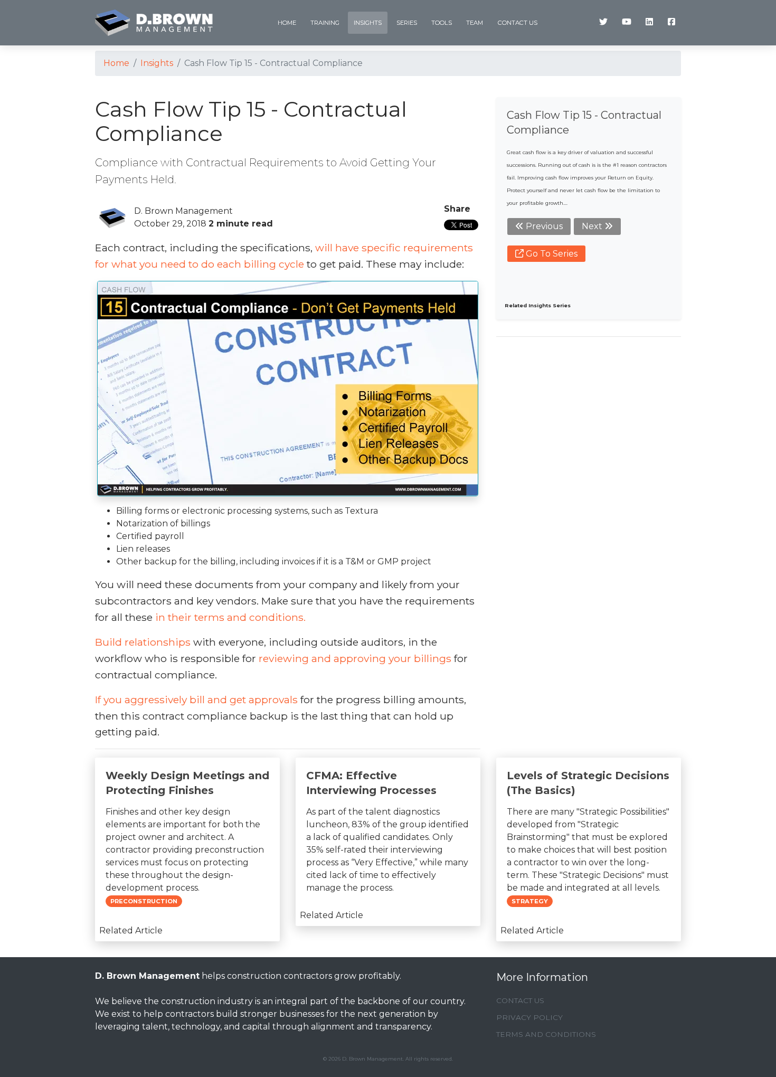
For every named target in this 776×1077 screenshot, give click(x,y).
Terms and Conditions (546, 1034)
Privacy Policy (529, 1017)
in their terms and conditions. (230, 617)
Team (474, 22)
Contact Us (517, 22)
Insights (368, 22)
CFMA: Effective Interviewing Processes (371, 783)
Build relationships (143, 642)
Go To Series (551, 254)
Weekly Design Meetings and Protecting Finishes (187, 783)
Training (324, 22)
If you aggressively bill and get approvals (196, 699)
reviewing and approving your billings (355, 658)
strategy (530, 901)
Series (406, 22)
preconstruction (143, 901)
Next (593, 226)
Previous (543, 226)
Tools (441, 22)
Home (287, 22)
